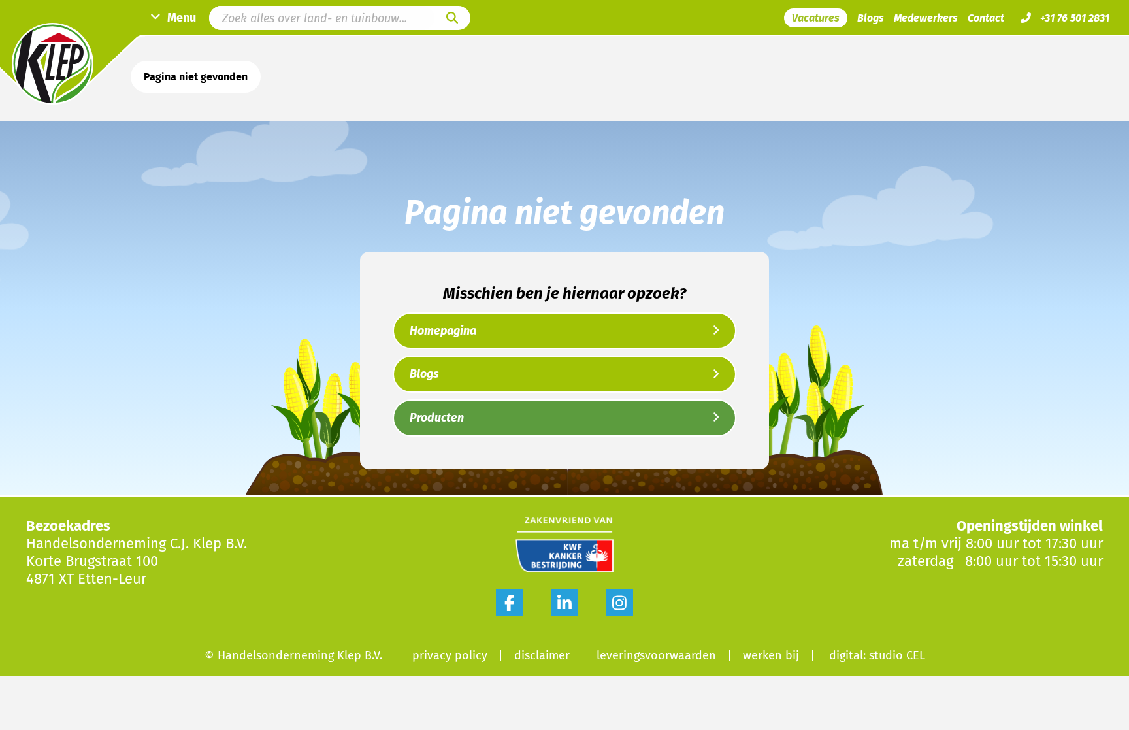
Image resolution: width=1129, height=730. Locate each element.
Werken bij (771, 655)
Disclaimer (542, 655)
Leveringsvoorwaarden (656, 655)
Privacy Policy (449, 655)
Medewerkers (926, 18)
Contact (986, 18)
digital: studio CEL (877, 655)
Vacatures (816, 18)
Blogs (870, 18)
